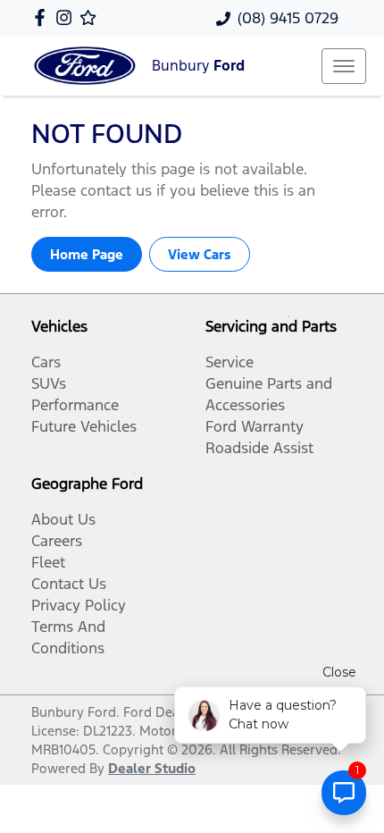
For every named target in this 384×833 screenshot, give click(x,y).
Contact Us (68, 583)
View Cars (199, 254)
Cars (46, 362)
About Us (63, 519)
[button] (343, 66)
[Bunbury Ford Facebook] (43, 17)
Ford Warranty (254, 426)
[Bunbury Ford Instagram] (67, 17)
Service (229, 362)
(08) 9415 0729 (288, 18)
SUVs (48, 383)
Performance (75, 405)
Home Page (86, 254)
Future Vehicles (84, 426)
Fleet (48, 562)
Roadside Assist (259, 448)
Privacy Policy (78, 605)
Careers (56, 541)
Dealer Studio (152, 768)
